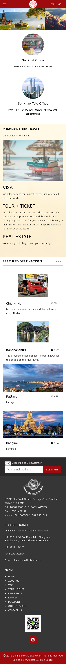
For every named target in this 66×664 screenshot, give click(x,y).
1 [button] (27, 26)
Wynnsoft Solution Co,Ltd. (39, 660)
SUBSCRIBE (52, 469)
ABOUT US (13, 581)
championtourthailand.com (28, 655)
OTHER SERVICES (17, 606)
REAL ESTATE (17, 236)
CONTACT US (15, 610)
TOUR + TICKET (19, 206)
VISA (8, 187)
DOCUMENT (14, 602)
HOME (11, 576)
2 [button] (33, 26)
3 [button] (38, 26)
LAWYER (12, 598)
